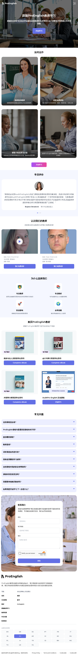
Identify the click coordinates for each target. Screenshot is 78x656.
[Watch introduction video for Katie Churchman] (20, 241)
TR (33, 640)
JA (7, 636)
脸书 (18, 600)
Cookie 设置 (73, 653)
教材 (3, 604)
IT (70, 632)
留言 (19, 536)
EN (7, 632)
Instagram (20, 604)
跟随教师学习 (6, 608)
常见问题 (4, 617)
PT (45, 632)
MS (70, 640)
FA (33, 645)
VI (20, 640)
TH (7, 645)
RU (71, 636)
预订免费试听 (19, 266)
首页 (3, 596)
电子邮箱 (20, 526)
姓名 (19, 517)
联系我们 (4, 621)
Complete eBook (20, 363)
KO (58, 636)
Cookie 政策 (63, 653)
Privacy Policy (36, 653)
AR (33, 636)
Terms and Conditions (49, 653)
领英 (18, 596)
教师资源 (4, 612)
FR (58, 632)
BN (58, 640)
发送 (39, 561)
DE (20, 632)
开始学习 (39, 31)
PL (7, 640)
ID (45, 640)
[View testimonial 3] (40, 212)
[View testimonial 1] (37, 212)
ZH (20, 636)
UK (20, 645)
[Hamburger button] (74, 3)
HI (45, 636)
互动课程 (4, 600)
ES (33, 632)
